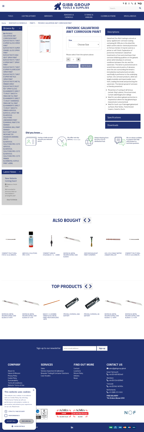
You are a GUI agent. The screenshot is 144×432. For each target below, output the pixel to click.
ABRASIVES (48, 16)
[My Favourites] (129, 3)
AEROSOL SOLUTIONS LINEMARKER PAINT (10, 117)
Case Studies (46, 375)
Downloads (112, 125)
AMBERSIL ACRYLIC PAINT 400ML (11, 162)
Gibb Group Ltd (13, 387)
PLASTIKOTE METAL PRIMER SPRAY (11, 82)
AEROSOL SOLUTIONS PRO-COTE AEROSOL (11, 144)
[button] (19, 426)
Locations (77, 371)
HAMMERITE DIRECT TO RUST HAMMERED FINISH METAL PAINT (11, 100)
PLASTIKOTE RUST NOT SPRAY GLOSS (11, 87)
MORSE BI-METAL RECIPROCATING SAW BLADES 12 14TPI (132, 316)
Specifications (114, 117)
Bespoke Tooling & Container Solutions (55, 373)
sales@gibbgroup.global (117, 368)
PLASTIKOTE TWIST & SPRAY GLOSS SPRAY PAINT (11, 43)
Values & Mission (14, 373)
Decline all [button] (26, 421)
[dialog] (19, 409)
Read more (15, 407)
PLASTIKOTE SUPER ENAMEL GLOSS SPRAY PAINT (11, 50)
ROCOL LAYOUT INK (12, 113)
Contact (77, 368)
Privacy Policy (12, 375)
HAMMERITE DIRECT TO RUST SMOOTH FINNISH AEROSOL (11, 108)
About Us (11, 371)
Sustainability (13, 380)
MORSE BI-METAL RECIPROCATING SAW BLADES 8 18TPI (9, 316)
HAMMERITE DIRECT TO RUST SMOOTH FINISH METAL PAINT (11, 93)
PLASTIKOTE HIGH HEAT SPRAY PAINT (10, 56)
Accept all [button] (11, 421)
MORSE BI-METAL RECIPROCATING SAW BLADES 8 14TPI (29, 316)
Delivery (76, 375)
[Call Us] (132, 3)
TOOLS (10, 16)
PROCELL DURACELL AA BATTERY (91, 315)
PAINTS (32, 23)
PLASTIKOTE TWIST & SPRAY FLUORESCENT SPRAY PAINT (11, 69)
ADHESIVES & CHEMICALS (69, 15)
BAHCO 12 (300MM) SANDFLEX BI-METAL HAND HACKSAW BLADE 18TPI (51, 316)
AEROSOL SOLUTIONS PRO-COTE (11, 150)
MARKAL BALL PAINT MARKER (11, 128)
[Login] (135, 3)
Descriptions (113, 32)
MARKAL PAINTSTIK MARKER (11, 123)
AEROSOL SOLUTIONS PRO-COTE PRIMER (11, 156)
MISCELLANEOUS (130, 16)
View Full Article (12, 199)
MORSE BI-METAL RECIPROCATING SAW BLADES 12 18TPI (112, 316)
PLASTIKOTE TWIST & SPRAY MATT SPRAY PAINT (11, 62)
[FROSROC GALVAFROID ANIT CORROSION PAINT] (45, 43)
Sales (43, 368)
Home (4, 23)
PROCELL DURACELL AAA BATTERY (71, 315)
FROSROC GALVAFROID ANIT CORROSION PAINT (55, 23)
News (76, 378)
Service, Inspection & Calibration (52, 371)
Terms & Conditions (15, 383)
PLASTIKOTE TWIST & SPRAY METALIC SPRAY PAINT (11, 76)
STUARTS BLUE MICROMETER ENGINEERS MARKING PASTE (10, 136)
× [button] (33, 390)
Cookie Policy (12, 378)
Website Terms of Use (16, 385)
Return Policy (78, 373)
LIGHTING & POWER (29, 16)
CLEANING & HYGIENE (108, 16)
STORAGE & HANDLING (88, 15)
